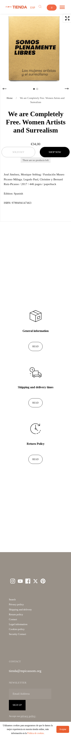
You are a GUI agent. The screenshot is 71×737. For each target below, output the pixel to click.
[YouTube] (20, 581)
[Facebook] (27, 581)
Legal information (18, 624)
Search (12, 599)
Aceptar (62, 729)
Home (10, 98)
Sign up (17, 705)
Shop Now (55, 152)
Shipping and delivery (20, 609)
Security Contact (17, 634)
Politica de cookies (35, 733)
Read (35, 346)
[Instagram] (12, 581)
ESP (32, 7)
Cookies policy (17, 629)
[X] (35, 581)
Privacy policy (16, 604)
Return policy (16, 614)
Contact (13, 619)
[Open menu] (62, 7)
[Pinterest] (43, 581)
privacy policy (28, 716)
